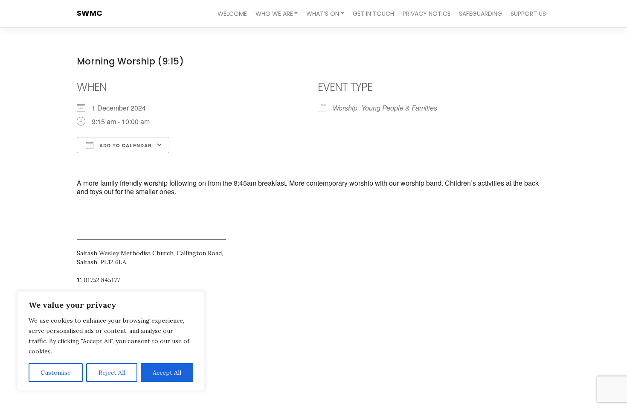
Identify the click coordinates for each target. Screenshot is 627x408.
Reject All (112, 372)
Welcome (232, 13)
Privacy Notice (426, 13)
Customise (56, 372)
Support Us (528, 13)
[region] (111, 341)
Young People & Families (399, 108)
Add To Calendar (125, 145)
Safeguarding (480, 13)
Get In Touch (373, 13)
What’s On (322, 13)
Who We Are (274, 13)
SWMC (89, 13)
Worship (345, 108)
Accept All (167, 372)
